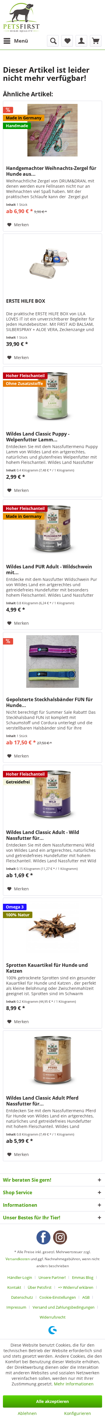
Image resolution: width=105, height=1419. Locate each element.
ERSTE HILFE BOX (25, 301)
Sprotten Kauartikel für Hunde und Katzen (47, 968)
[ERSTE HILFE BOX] (52, 263)
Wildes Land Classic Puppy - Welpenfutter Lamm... (37, 437)
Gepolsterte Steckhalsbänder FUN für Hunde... (49, 702)
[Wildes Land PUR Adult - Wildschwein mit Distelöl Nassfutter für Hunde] (52, 528)
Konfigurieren (77, 1413)
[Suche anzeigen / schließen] (53, 41)
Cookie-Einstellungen (57, 1297)
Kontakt (14, 1287)
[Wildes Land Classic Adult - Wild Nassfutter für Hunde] (52, 794)
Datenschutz (22, 1297)
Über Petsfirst (40, 1287)
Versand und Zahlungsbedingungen (63, 1307)
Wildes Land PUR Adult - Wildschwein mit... (49, 569)
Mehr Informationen (74, 1384)
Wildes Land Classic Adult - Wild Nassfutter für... (42, 835)
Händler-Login (19, 1277)
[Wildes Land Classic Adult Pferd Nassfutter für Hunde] (52, 1060)
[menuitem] (15, 41)
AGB (86, 1297)
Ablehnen (27, 1413)
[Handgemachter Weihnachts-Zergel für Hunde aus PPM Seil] (52, 130)
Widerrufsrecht (53, 1317)
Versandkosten (18, 1258)
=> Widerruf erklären (75, 1287)
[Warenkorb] (96, 41)
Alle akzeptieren (52, 1401)
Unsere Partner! (52, 1277)
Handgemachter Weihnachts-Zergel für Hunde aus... (51, 171)
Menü (21, 40)
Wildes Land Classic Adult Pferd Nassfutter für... (42, 1101)
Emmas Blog (82, 1277)
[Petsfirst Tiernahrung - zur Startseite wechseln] (21, 17)
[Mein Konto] (81, 41)
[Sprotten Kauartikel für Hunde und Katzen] (52, 927)
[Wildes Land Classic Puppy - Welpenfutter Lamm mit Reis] (52, 396)
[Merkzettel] (67, 41)
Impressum (16, 1307)
